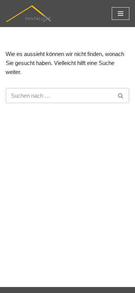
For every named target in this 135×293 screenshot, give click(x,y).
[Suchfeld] (120, 95)
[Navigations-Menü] (120, 13)
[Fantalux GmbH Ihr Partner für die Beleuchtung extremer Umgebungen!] (28, 13)
